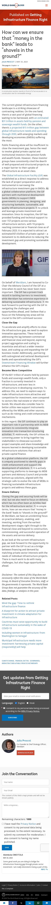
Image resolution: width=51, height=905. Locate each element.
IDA (27, 895)
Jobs (38, 885)
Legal (4, 885)
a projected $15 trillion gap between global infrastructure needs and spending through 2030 (25, 131)
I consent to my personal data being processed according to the (27, 710)
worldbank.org (43, 1)
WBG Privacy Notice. (30, 711)
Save (7, 847)
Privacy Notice (28, 823)
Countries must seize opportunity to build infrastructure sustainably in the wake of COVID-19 (24, 625)
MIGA (37, 895)
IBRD (22, 895)
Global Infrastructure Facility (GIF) (25, 175)
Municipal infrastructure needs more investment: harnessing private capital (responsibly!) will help (22, 643)
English (14, 65)
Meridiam (21, 282)
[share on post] (21, 903)
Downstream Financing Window (19, 362)
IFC (32, 895)
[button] (25, 263)
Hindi (32, 703)
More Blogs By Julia (25, 753)
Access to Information (27, 885)
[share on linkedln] (30, 903)
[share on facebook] (13, 903)
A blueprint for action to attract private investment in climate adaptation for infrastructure (23, 614)
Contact (45, 885)
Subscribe (12, 718)
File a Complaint (7, 889)
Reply (43, 869)
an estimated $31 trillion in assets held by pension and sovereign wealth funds (25, 121)
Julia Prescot (8, 62)
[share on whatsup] (38, 903)
